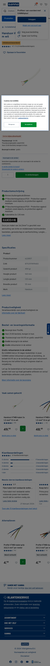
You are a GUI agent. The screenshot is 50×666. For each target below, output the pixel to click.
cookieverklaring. (23, 118)
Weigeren (11, 124)
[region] (25, 113)
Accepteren (29, 124)
